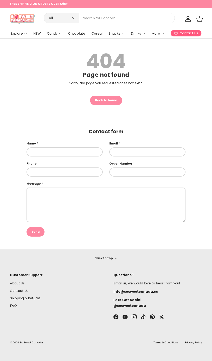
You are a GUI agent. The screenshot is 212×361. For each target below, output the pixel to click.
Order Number (120, 163)
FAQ (13, 305)
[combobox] (109, 18)
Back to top (104, 258)
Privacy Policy (193, 342)
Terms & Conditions (165, 342)
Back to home (106, 100)
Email (113, 143)
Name (31, 143)
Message (33, 184)
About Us (17, 283)
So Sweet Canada (31, 342)
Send (35, 232)
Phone (31, 163)
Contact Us (19, 290)
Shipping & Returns (25, 298)
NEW (37, 33)
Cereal (97, 33)
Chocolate (76, 33)
